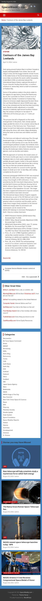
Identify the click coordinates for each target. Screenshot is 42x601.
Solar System (7, 415)
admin (15, 62)
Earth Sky (6, 366)
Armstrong (6, 349)
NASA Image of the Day (11, 394)
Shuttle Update (8, 412)
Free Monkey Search (10, 311)
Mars (4, 387)
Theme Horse (23, 595)
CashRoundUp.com (9, 320)
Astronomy (7, 356)
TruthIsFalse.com (9, 317)
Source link (6, 258)
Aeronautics (7, 338)
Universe (6, 433)
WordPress (27, 598)
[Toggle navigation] (4, 15)
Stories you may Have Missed (17, 442)
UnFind (5, 299)
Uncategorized (8, 430)
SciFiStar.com (7, 307)
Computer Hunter (9, 303)
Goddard (6, 379)
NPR (4, 405)
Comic (5, 359)
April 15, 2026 (7, 62)
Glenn (5, 377)
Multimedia (6, 389)
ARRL (5, 351)
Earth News (7, 364)
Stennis (5, 425)
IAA (4, 382)
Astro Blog (6, 354)
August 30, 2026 (8, 476)
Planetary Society (9, 410)
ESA (4, 369)
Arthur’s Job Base (9, 290)
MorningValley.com (9, 294)
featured (6, 374)
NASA (5, 392)
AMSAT (5, 346)
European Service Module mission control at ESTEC (20, 269)
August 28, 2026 (8, 583)
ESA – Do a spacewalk (29, 277)
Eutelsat (5, 371)
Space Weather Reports (11, 420)
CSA (4, 361)
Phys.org (6, 407)
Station (6, 52)
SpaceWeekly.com (14, 7)
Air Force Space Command (12, 341)
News (5, 402)
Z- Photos (6, 435)
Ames (5, 343)
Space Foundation (9, 417)
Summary (6, 428)
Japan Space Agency (10, 384)
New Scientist (7, 397)
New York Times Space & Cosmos (14, 400)
